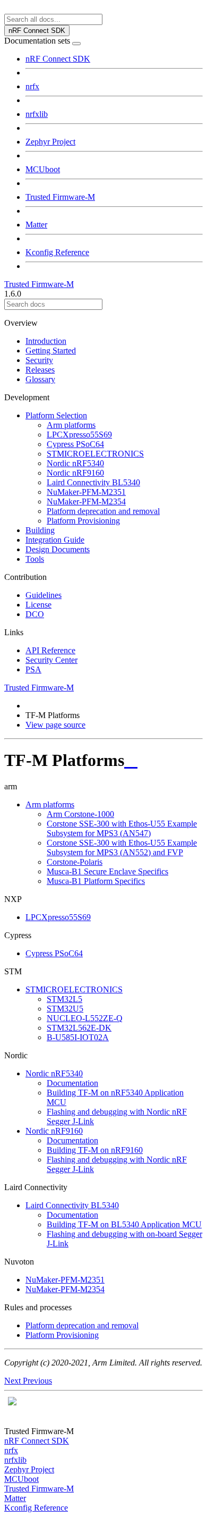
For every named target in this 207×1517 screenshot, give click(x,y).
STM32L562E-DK (79, 1027)
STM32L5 (64, 999)
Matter (36, 224)
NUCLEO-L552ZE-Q (85, 1018)
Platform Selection (56, 415)
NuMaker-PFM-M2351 (86, 491)
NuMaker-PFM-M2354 (86, 501)
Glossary (40, 379)
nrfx (32, 86)
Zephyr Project (50, 141)
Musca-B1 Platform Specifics (96, 881)
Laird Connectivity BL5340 (93, 482)
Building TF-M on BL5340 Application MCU (124, 1224)
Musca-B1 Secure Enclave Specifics (107, 871)
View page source (55, 724)
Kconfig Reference (57, 252)
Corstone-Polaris (74, 861)
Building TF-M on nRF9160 (95, 1149)
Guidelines (43, 595)
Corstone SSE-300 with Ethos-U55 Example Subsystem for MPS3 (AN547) (122, 828)
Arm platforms (71, 424)
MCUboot (42, 169)
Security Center (51, 659)
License (38, 604)
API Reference (50, 650)
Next (13, 1380)
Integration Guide (54, 539)
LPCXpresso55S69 (79, 434)
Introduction (45, 340)
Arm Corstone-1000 (80, 814)
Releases (40, 369)
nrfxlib (36, 114)
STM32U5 (65, 1008)
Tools (34, 558)
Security (39, 360)
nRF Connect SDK (57, 58)
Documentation (72, 1083)
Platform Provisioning (83, 520)
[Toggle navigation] (76, 43)
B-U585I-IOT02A (78, 1037)
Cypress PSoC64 (75, 444)
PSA (33, 669)
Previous (37, 1380)
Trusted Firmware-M (60, 196)
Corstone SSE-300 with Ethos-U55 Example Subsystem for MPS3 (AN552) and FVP (122, 847)
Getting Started (50, 350)
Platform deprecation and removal (103, 511)
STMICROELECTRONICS (95, 453)
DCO (34, 614)
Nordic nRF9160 (75, 472)
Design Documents (57, 549)
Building (40, 530)
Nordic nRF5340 (75, 463)
